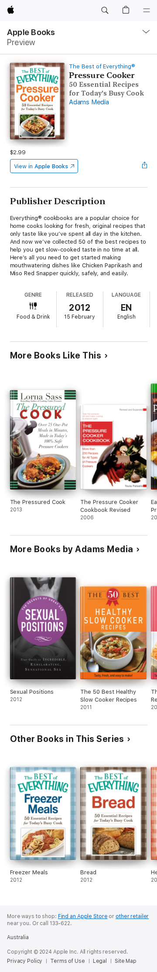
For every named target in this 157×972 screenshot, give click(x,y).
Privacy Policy (24, 961)
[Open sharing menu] (144, 166)
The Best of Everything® (102, 66)
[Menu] (146, 10)
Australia (18, 937)
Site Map (126, 961)
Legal (100, 961)
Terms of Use (67, 961)
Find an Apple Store (83, 916)
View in (41, 166)
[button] (104, 10)
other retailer (132, 916)
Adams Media (89, 102)
